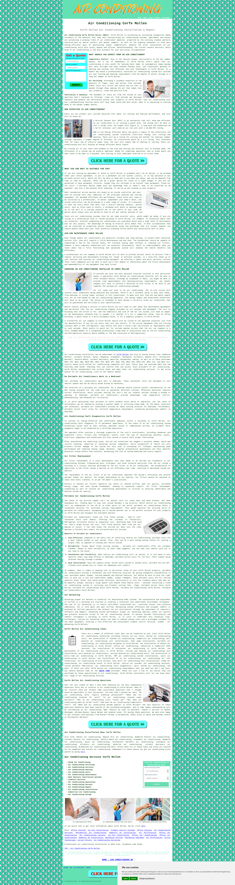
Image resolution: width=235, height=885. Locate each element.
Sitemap (66, 867)
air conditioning (135, 276)
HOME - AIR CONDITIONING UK (117, 860)
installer (155, 321)
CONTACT (157, 17)
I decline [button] (133, 878)
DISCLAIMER (166, 17)
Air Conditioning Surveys (92, 835)
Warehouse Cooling (114, 838)
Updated (88, 867)
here (83, 752)
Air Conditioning (79, 867)
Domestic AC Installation (122, 833)
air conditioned (135, 290)
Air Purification (147, 833)
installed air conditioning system (140, 72)
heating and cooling (132, 195)
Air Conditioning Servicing (107, 840)
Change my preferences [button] (146, 878)
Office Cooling (78, 830)
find (72, 737)
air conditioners (73, 573)
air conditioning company (102, 309)
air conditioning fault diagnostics (113, 666)
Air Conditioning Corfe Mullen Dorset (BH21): (87, 35)
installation (144, 229)
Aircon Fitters (85, 840)
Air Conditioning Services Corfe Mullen (92, 757)
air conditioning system (158, 423)
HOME (139, 17)
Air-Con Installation (98, 830)
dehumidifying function (82, 102)
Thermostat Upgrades (134, 838)
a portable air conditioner (96, 388)
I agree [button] (125, 878)
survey (148, 284)
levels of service (153, 254)
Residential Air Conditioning (91, 833)
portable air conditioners (77, 510)
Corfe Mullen (122, 354)
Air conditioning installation (79, 354)
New (71, 867)
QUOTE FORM (104, 671)
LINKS (145, 17)
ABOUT (151, 17)
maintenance (112, 240)
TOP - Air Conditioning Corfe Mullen (82, 848)
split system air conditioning (149, 666)
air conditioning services (142, 369)
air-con (74, 114)
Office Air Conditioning (144, 835)
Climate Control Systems (123, 830)
